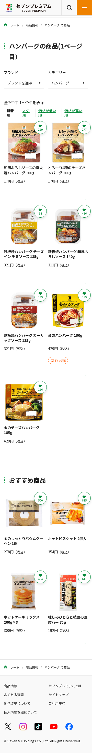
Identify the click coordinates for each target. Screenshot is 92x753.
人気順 (26, 113)
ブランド (11, 72)
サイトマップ (58, 694)
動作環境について (17, 703)
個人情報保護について (20, 712)
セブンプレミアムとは (65, 685)
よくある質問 (14, 694)
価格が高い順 (73, 113)
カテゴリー (57, 72)
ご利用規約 (57, 703)
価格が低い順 (47, 113)
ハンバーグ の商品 (57, 25)
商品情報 (32, 25)
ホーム (14, 25)
